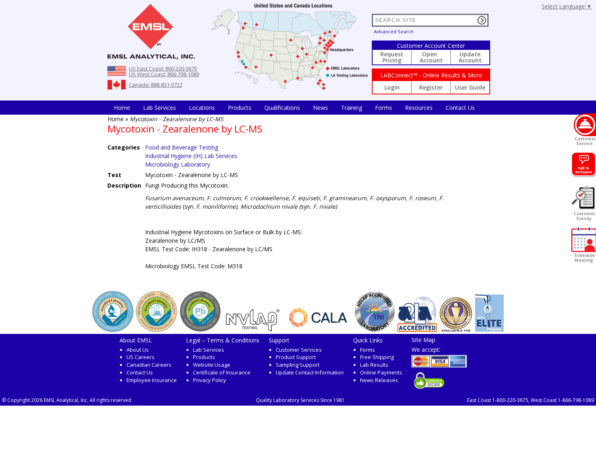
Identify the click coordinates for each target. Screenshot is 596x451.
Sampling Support (297, 364)
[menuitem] (122, 107)
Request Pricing (391, 57)
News (320, 107)
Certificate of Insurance (222, 372)
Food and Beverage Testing (181, 147)
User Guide (470, 87)
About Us (137, 349)
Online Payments (381, 372)
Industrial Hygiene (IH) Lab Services (191, 156)
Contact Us (460, 107)
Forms (383, 107)
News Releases (379, 380)
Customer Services (299, 349)
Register (431, 87)
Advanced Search (394, 31)
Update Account (470, 57)
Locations (202, 107)
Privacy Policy (209, 380)
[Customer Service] (585, 124)
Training (351, 107)
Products (239, 107)
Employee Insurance (151, 380)
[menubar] (294, 107)
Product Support (296, 357)
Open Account (431, 57)
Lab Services (208, 349)
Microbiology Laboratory (177, 164)
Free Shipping (377, 357)
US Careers (140, 357)
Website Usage (211, 364)
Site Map (423, 340)
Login (392, 87)
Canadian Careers (149, 364)
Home (122, 107)
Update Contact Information (310, 372)
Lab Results (374, 364)
